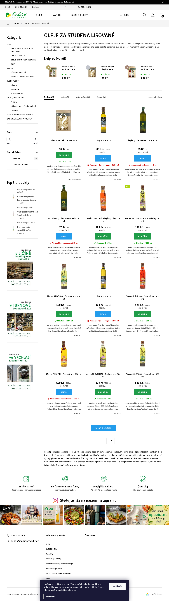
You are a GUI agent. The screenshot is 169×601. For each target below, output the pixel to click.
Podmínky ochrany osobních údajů (59, 564)
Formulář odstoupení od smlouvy (58, 573)
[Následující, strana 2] (103, 441)
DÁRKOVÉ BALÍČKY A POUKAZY (19, 119)
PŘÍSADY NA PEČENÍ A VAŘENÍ (23, 106)
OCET (13, 64)
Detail (103, 158)
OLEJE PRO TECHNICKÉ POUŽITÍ (20, 115)
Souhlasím (117, 586)
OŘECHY (14, 85)
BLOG (7, 7)
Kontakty (35, 7)
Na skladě (25, 158)
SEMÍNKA (15, 89)
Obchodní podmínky (53, 559)
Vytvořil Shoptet (155, 594)
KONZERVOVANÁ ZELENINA (22, 77)
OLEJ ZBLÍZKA (21, 7)
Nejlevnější (49, 97)
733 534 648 (18, 535)
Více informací (69, 590)
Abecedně (101, 97)
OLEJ (9, 44)
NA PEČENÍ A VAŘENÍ (15, 98)
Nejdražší (65, 97)
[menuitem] (40, 15)
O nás (48, 578)
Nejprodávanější (83, 97)
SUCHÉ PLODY (12, 81)
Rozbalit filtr (21, 164)
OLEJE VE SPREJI (18, 56)
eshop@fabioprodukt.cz (25, 541)
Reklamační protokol (54, 568)
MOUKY (14, 102)
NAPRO (10, 68)
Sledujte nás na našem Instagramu (88, 500)
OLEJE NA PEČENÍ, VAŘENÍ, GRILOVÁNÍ (22, 50)
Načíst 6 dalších (103, 428)
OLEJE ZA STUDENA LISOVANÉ (23, 60)
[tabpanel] (64, 72)
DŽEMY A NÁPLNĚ (18, 72)
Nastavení (50, 596)
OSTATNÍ (14, 110)
